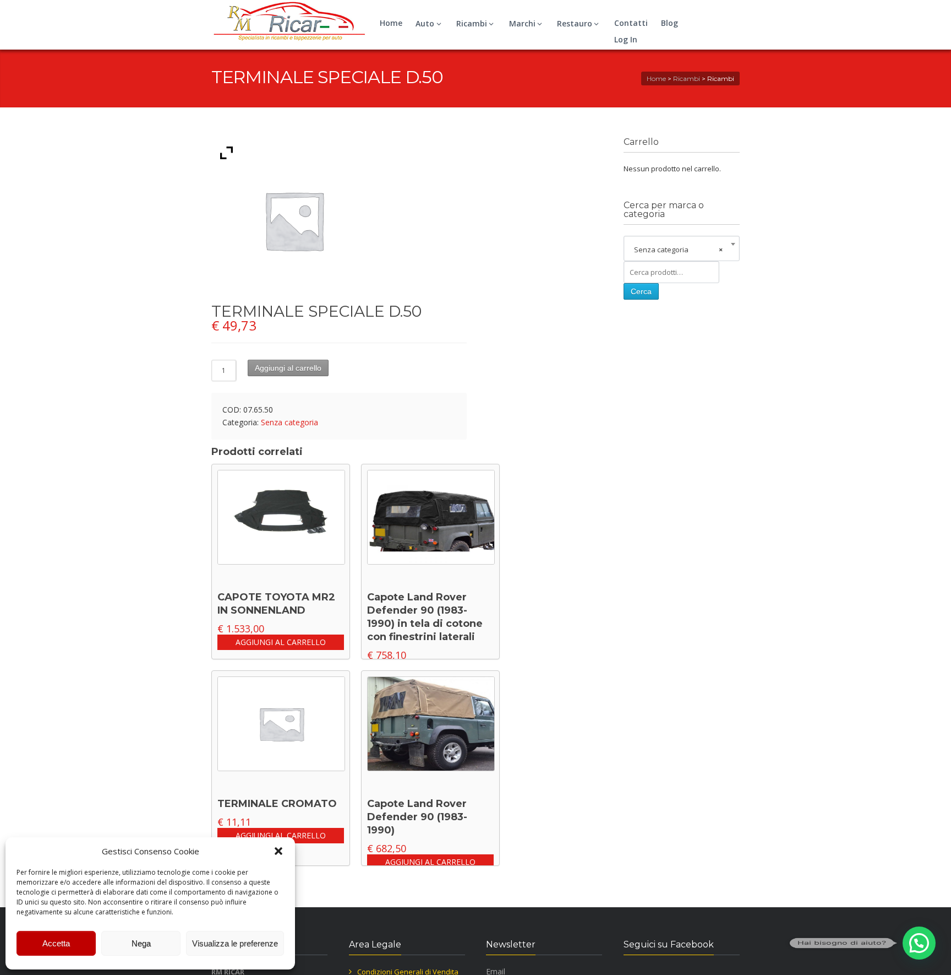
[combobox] (682, 249)
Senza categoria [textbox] (678, 249)
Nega (141, 943)
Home (391, 23)
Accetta (56, 943)
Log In (625, 39)
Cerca (641, 291)
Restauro (574, 23)
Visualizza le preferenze (235, 943)
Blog (669, 23)
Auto (425, 23)
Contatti (631, 23)
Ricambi (471, 23)
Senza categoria (289, 422)
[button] (278, 851)
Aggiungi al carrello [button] (281, 642)
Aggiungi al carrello (288, 368)
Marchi (522, 23)
